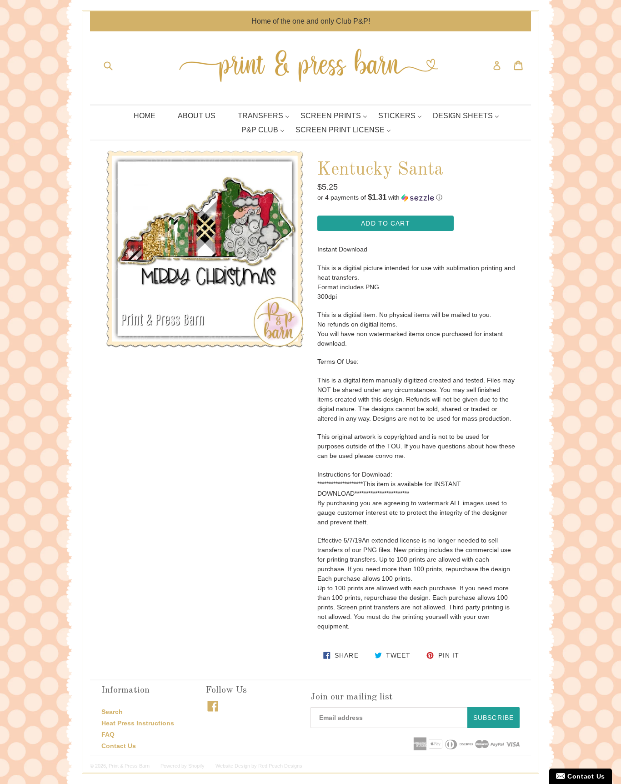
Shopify (196, 766)
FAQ (108, 734)
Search (112, 711)
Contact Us (118, 745)
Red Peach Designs (280, 766)
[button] (416, 197)
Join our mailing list (351, 697)
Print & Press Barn (129, 766)
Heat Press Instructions (137, 723)
